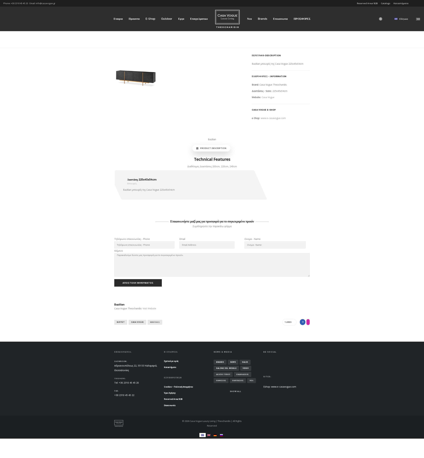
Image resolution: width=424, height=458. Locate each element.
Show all (235, 391)
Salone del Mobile (226, 368)
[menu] (417, 19)
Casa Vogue (268, 97)
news (233, 362)
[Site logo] (227, 19)
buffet (121, 322)
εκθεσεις (221, 380)
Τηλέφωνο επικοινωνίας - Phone (132, 239)
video (246, 368)
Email (182, 239)
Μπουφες (155, 322)
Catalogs (385, 3)
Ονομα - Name (252, 239)
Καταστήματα (401, 3)
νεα (251, 380)
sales (245, 362)
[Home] (145, 423)
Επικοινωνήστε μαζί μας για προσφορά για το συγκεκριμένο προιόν (212, 221)
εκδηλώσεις (242, 374)
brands (220, 362)
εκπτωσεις (237, 380)
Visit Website (149, 308)
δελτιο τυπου (223, 374)
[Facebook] (418, 3)
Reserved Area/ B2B (367, 3)
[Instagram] (421, 3)
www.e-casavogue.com (273, 118)
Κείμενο (118, 250)
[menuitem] (202, 435)
